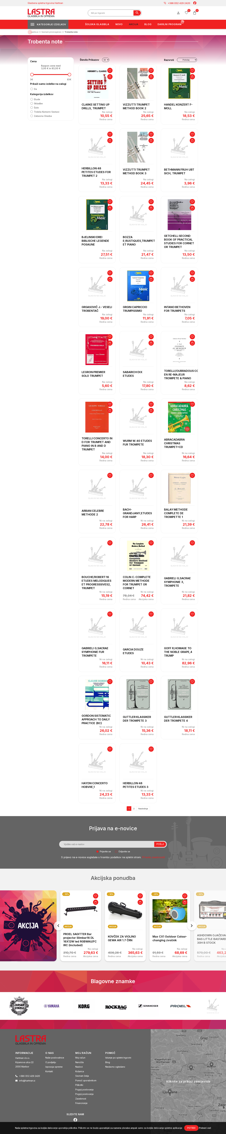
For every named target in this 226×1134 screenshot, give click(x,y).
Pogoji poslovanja (84, 1089)
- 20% (200, 894)
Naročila (79, 1062)
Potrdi (191, 1128)
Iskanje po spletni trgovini (118, 1057)
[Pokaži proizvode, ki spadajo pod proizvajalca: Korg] (51, 1006)
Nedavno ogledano (115, 1066)
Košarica (79, 1071)
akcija (68, 926)
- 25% (155, 894)
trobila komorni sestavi (46, 111)
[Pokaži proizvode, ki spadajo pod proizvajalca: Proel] (148, 1006)
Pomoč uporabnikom (85, 1080)
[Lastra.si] (34, 1039)
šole (36, 107)
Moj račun (80, 1057)
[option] (80, 925)
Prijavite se (105, 851)
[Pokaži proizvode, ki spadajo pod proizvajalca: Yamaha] (19, 1006)
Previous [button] (58, 925)
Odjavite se (124, 851)
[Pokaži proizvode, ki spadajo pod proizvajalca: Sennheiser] (116, 1006)
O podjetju (50, 1062)
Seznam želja (82, 1076)
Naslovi (79, 1066)
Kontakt (49, 1071)
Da (35, 89)
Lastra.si (34, 32)
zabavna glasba (43, 116)
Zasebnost (80, 1098)
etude (37, 99)
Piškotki (79, 1085)
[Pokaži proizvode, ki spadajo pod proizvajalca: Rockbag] (84, 1006)
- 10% (66, 894)
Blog (107, 1062)
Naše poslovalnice (54, 1057)
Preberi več (205, 1128)
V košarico (110, 76)
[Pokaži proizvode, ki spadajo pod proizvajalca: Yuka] (213, 1006)
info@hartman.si (27, 1080)
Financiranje (81, 1103)
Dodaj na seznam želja (110, 70)
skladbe (38, 103)
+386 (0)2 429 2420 (177, 3)
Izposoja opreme (54, 1066)
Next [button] (191, 925)
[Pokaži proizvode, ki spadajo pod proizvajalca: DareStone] (180, 1006)
